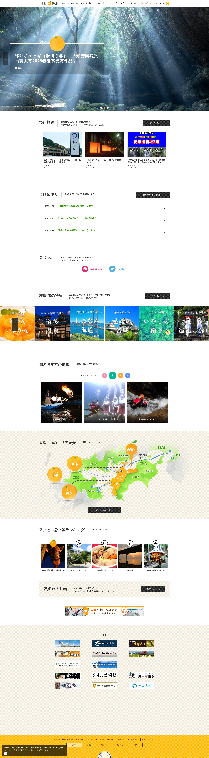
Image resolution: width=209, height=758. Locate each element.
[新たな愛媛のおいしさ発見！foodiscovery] (67, 654)
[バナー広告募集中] (104, 685)
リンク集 (88, 739)
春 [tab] (105, 375)
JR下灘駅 (130, 570)
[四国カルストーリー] (67, 643)
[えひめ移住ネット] (67, 664)
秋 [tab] (121, 375)
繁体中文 (104, 745)
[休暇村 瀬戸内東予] (141, 675)
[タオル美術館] (104, 675)
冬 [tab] (128, 375)
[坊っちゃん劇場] (67, 685)
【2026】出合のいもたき (104, 570)
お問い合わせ (99, 739)
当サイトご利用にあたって (63, 739)
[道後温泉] (52, 323)
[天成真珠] (141, 685)
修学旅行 (110, 739)
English (89, 745)
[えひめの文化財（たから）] (104, 643)
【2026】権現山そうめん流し (156, 570)
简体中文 (120, 745)
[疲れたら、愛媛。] (141, 654)
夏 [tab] (113, 375)
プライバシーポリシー (27, 750)
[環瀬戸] (104, 664)
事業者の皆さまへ (148, 739)
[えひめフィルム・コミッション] (104, 654)
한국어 (135, 745)
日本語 (74, 745)
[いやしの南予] (156, 323)
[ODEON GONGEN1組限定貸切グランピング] (67, 676)
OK (6, 753)
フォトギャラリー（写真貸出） (127, 739)
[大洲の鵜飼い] (141, 643)
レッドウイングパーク (78, 570)
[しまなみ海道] (87, 323)
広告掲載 (79, 739)
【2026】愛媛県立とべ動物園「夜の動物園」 (53, 570)
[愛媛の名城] (121, 323)
